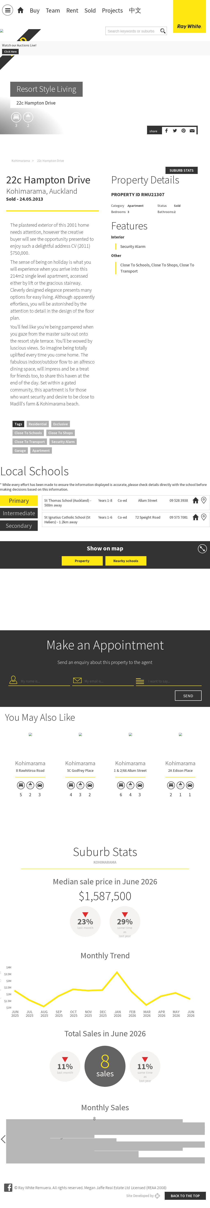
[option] (105, 119)
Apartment (41, 450)
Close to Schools (28, 432)
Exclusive (60, 424)
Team (53, 10)
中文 (135, 10)
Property (82, 560)
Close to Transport (30, 441)
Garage (20, 450)
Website (196, 500)
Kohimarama (20, 161)
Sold (90, 10)
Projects (112, 10)
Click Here (10, 51)
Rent (72, 10)
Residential (38, 424)
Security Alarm (63, 441)
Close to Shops (60, 432)
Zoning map (204, 500)
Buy (35, 10)
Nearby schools (125, 560)
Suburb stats (182, 170)
